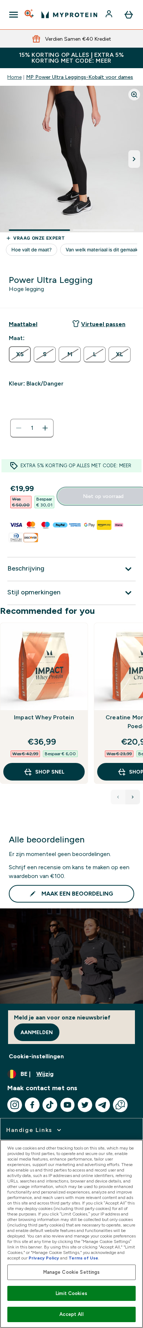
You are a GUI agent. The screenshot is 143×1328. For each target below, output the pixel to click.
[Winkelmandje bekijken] (128, 14)
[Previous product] (118, 797)
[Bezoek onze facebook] (32, 1105)
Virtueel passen (103, 324)
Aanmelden (37, 1032)
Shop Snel (50, 772)
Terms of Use (83, 1258)
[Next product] (132, 797)
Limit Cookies (71, 1293)
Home (14, 77)
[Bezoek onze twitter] (85, 1105)
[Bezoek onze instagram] (14, 1105)
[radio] (20, 354)
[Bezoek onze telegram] (102, 1105)
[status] (32, 428)
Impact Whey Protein (44, 717)
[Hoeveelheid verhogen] (45, 428)
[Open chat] (120, 1105)
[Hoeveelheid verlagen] (19, 428)
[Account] (109, 15)
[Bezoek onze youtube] (67, 1105)
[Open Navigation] (13, 14)
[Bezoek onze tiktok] (50, 1105)
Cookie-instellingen (36, 1056)
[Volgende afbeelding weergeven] (134, 159)
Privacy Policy (44, 1258)
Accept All (71, 1314)
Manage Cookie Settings (71, 1272)
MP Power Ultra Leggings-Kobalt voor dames (79, 77)
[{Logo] (69, 14)
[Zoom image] (134, 94)
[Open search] (30, 14)
